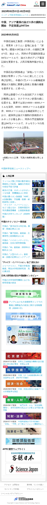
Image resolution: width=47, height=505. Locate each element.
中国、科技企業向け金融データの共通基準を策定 (23, 390)
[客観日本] (23, 456)
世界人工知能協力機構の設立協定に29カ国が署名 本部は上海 (23, 362)
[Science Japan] (23, 468)
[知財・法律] (23, 415)
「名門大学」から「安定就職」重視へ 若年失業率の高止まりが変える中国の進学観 (23, 407)
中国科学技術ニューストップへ (16, 168)
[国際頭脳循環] (23, 441)
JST (23, 499)
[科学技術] (23, 369)
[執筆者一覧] (23, 430)
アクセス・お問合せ (11, 484)
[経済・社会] (23, 383)
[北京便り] (23, 355)
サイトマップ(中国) (11, 489)
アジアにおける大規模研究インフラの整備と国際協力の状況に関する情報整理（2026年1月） (25, 304)
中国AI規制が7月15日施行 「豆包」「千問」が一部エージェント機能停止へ (23, 422)
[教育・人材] (23, 399)
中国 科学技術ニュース (18, 14)
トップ (4, 14)
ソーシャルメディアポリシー (12, 493)
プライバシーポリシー (35, 489)
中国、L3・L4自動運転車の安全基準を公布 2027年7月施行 (22, 376)
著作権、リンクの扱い (35, 484)
